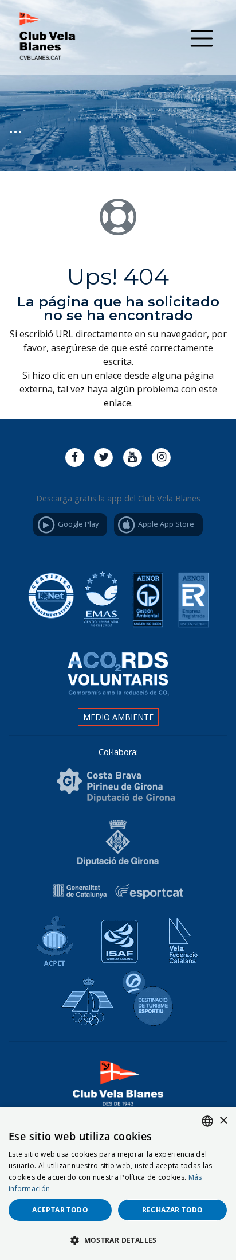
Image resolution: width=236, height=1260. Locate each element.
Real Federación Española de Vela (86, 999)
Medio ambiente (118, 716)
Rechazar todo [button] (172, 1210)
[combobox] (207, 1121)
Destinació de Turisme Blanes (150, 999)
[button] (118, 1240)
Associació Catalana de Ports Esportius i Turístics (51, 937)
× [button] (223, 1121)
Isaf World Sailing (115, 937)
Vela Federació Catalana (180, 937)
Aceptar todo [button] (60, 1210)
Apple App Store (165, 524)
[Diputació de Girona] (118, 842)
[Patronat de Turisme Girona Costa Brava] (116, 784)
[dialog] (118, 1183)
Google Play (77, 524)
